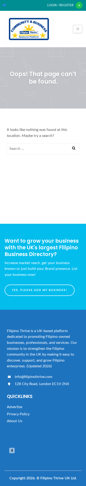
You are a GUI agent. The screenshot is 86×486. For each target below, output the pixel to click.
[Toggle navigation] (77, 29)
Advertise (14, 407)
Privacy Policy (18, 414)
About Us (14, 421)
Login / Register (60, 5)
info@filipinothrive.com (33, 377)
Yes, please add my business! (39, 290)
